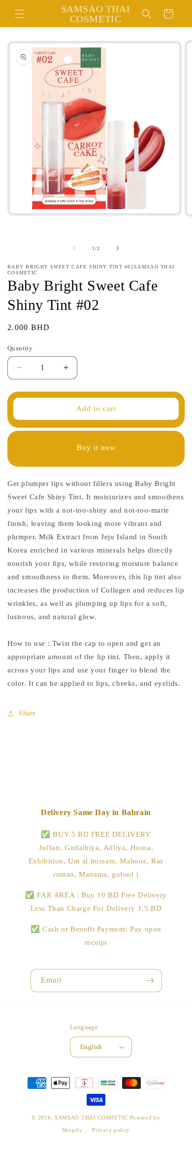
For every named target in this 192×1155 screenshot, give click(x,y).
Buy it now (96, 447)
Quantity (19, 348)
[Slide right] (117, 248)
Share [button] (27, 713)
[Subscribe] (150, 980)
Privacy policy (111, 1130)
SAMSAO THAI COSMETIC (92, 1117)
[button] (20, 14)
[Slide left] (74, 248)
